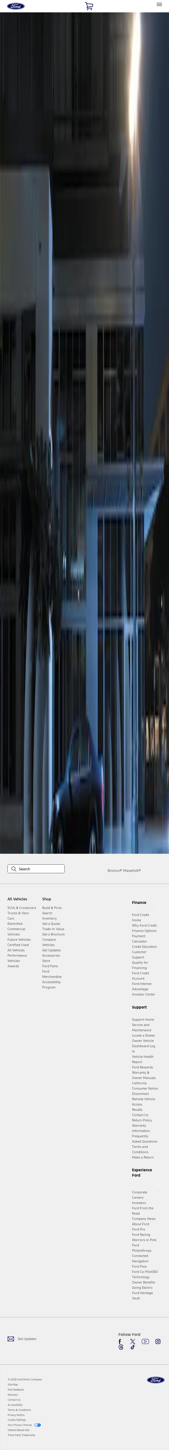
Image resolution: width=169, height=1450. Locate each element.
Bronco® (115, 870)
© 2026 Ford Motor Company (25, 1379)
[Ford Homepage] (156, 1380)
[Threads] (121, 1347)
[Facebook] (121, 1341)
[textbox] (36, 869)
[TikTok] (132, 1347)
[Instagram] (158, 1341)
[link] (13, 1384)
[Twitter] (132, 1341)
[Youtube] (145, 1341)
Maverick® (132, 870)
